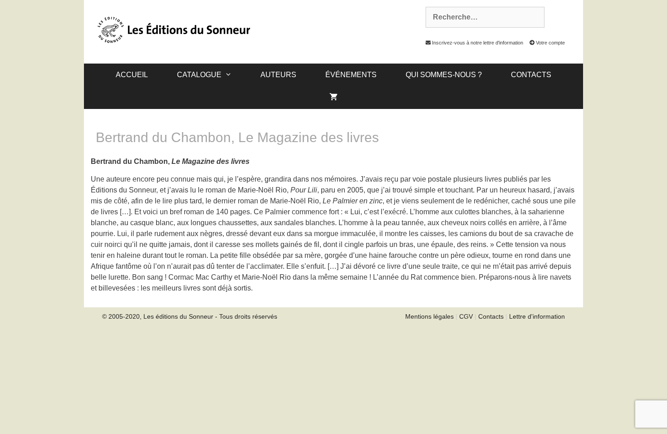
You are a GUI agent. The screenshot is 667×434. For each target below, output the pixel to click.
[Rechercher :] (480, 17)
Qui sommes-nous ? (444, 75)
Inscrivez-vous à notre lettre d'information (477, 42)
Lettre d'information (537, 316)
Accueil (132, 75)
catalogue (199, 75)
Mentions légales (429, 316)
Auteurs (278, 75)
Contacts (531, 75)
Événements (351, 75)
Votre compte (550, 42)
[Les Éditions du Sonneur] (172, 29)
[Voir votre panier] (333, 97)
